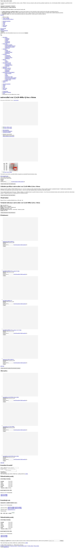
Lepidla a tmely (8, 79)
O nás (4, 24)
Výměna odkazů (30, 545)
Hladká (6, 50)
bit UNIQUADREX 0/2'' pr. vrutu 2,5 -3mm (11, 271)
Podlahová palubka (8, 44)
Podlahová (7, 39)
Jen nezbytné (8, 6)
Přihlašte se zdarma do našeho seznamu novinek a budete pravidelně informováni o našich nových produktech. (24, 540)
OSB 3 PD (5, 67)
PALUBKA (5, 37)
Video (4, 23)
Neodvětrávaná (8, 56)
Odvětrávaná (7, 55)
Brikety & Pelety (8, 73)
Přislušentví (7, 71)
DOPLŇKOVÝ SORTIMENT (8, 72)
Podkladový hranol (8, 52)
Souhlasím (13, 6)
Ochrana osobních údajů (22, 545)
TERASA (5, 49)
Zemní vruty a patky (9, 76)
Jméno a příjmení (3, 467)
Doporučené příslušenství (7, 131)
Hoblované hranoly (8, 64)
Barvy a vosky (8, 69)
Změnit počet (2, 181)
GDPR (26, 473)
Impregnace (7, 70)
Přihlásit (61, 540)
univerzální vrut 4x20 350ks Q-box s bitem (11, 456)
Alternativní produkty (7, 132)
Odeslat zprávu (3, 472)
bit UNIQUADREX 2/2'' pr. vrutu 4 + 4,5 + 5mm (12, 330)
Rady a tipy (5, 25)
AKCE (4, 81)
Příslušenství (7, 42)
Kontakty (4, 26)
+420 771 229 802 (11, 508)
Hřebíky (6, 75)
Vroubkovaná (7, 51)
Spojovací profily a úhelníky (10, 78)
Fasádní (6, 40)
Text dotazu (2, 471)
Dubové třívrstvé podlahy (10, 46)
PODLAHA (5, 43)
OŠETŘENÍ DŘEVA (7, 68)
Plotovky (6, 61)
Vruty (6, 74)
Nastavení (2, 6)
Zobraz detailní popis (4, 176)
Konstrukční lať (8, 63)
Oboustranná (7, 41)
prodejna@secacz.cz (11, 509)
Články (4, 22)
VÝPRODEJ (5, 80)
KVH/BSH (7, 66)
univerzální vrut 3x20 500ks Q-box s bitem (11, 397)
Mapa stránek (36, 545)
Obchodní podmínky (6, 21)
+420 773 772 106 (3, 495)
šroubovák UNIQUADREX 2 (8, 359)
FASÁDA (5, 54)
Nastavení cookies (13, 545)
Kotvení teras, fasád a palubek (10, 77)
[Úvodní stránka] (4, 30)
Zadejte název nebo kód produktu (6, 32)
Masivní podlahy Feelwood (10, 45)
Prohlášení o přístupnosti (5, 545)
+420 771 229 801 (18, 507)
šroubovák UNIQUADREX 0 (8, 241)
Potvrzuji (2, 15)
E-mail (1, 469)
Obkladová (7, 38)
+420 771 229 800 (3, 494)
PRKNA (4, 59)
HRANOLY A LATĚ (7, 62)
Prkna (6, 60)
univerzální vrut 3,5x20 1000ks (8, 426)
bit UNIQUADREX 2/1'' (7, 300)
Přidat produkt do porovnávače (8, 136)
